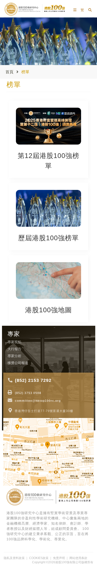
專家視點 (14, 342)
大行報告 (14, 349)
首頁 (9, 72)
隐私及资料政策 (14, 558)
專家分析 (14, 356)
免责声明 (59, 558)
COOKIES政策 (38, 558)
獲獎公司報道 (17, 363)
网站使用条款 (78, 558)
